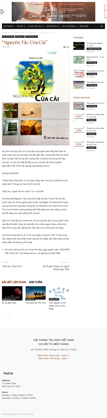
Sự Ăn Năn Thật (9, 303)
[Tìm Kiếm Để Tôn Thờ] (35, 293)
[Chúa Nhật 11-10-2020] (78, 85)
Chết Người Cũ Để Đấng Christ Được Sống (57, 306)
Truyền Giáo (51, 26)
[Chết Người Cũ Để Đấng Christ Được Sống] (59, 293)
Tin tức (20, 26)
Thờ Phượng (91, 63)
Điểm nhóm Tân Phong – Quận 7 (53, 358)
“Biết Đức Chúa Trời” (12, 266)
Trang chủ (6, 32)
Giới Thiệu (7, 26)
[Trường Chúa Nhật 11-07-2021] (78, 46)
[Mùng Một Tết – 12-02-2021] (78, 60)
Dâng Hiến (83, 26)
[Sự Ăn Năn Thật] (12, 293)
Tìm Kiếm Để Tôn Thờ (35, 303)
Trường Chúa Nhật (94, 49)
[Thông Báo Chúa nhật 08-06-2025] (78, 145)
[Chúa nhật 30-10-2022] (78, 73)
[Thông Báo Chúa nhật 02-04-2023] (78, 131)
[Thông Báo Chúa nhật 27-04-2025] (78, 117)
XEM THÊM (35, 282)
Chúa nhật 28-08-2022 (95, 103)
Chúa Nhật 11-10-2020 (95, 82)
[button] (101, 26)
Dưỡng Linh (31, 32)
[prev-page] (3, 314)
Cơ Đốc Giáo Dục (35, 26)
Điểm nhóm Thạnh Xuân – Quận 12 (53, 355)
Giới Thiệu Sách (18, 32)
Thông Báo (91, 120)
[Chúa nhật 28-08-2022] (78, 106)
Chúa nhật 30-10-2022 (95, 71)
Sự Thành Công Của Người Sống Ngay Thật (56, 268)
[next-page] (8, 314)
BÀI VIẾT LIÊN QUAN (14, 282)
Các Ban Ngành (68, 26)
